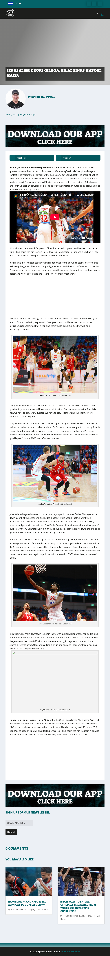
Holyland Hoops (28, 114)
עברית (18, 3)
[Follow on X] (94, 3)
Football (45, 909)
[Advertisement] (49, 298)
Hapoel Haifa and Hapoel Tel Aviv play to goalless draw (27, 903)
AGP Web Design (71, 951)
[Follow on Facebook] (89, 3)
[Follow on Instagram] (100, 3)
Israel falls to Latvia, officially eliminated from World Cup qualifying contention (78, 906)
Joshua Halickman (43, 97)
